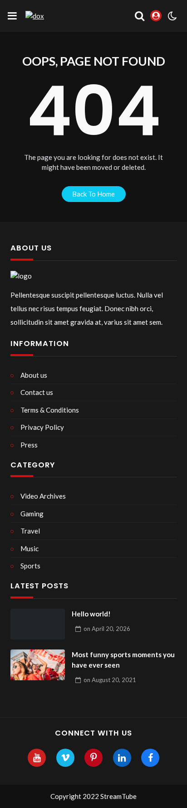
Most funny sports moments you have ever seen (123, 659)
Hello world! (91, 614)
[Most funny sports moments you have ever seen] (37, 664)
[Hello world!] (37, 624)
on (107, 628)
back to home (93, 194)
